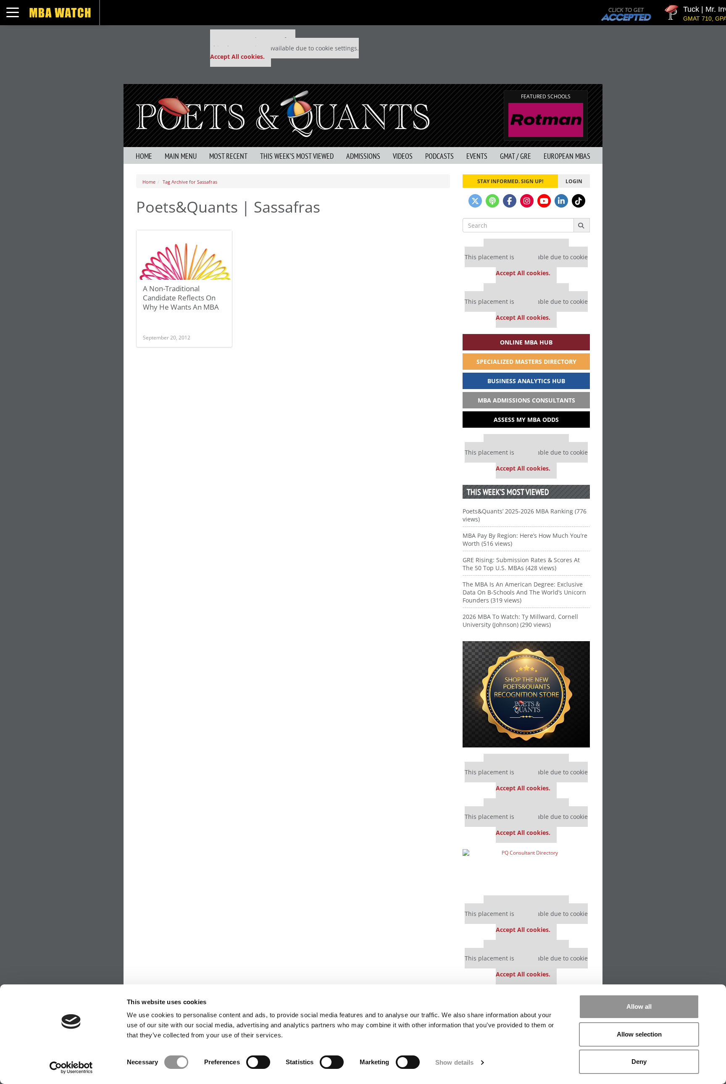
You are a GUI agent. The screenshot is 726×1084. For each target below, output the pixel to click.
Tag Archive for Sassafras (190, 182)
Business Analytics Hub (526, 381)
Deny (639, 1061)
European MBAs (567, 156)
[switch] (258, 1062)
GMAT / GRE (515, 156)
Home (144, 156)
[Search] (581, 225)
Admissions (363, 156)
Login (574, 181)
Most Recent (228, 156)
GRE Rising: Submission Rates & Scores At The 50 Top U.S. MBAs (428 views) (521, 564)
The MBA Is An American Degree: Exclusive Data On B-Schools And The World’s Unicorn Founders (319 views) (524, 592)
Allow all (639, 1006)
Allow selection (639, 1034)
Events (476, 156)
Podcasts (439, 156)
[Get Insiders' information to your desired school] (526, 694)
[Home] (282, 113)
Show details (454, 1062)
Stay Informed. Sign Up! (510, 181)
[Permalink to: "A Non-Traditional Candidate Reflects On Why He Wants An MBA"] (184, 278)
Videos (403, 156)
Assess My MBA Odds (526, 420)
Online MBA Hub (526, 342)
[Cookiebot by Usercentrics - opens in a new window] (71, 1067)
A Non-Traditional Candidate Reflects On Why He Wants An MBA (181, 298)
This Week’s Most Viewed (297, 156)
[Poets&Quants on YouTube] (544, 201)
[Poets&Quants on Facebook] (509, 201)
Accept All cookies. (237, 57)
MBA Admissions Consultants (526, 400)
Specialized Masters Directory (526, 362)
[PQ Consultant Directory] (526, 869)
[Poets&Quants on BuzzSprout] (492, 201)
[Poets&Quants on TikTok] (578, 201)
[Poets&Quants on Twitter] (475, 201)
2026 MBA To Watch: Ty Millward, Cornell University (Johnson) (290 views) (520, 621)
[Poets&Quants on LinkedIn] (561, 201)
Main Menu (181, 156)
